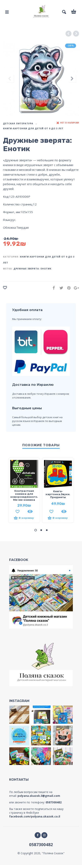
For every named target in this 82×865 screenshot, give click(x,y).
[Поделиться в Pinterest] (67, 287)
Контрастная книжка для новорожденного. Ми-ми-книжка (24, 495)
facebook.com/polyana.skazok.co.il (34, 816)
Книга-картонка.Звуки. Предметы (58, 494)
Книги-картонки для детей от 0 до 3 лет (33, 128)
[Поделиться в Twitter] (60, 287)
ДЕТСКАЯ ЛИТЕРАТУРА (18, 123)
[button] (35, 530)
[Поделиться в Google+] (75, 287)
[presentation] (10, 79)
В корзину (26, 517)
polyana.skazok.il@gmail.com (39, 796)
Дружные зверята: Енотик (32, 268)
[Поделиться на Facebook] (52, 287)
